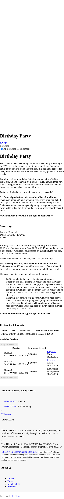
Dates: (3, 235)
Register (51, 351)
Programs (11, 486)
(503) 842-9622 (9, 401)
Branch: (3, 232)
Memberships (13, 484)
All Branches (9, 149)
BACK (3, 143)
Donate (10, 478)
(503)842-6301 (9, 406)
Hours (10, 481)
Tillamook (24, 149)
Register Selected (9, 345)
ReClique (16, 496)
